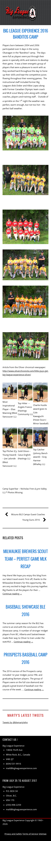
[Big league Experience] (21, 18)
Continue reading (12, 593)
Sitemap (42, 833)
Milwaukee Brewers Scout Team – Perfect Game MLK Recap (25, 558)
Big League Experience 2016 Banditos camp (25, 33)
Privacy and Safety (13, 833)
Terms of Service (30, 833)
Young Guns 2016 (31, 519)
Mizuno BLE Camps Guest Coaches (28, 514)
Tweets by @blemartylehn (15, 722)
